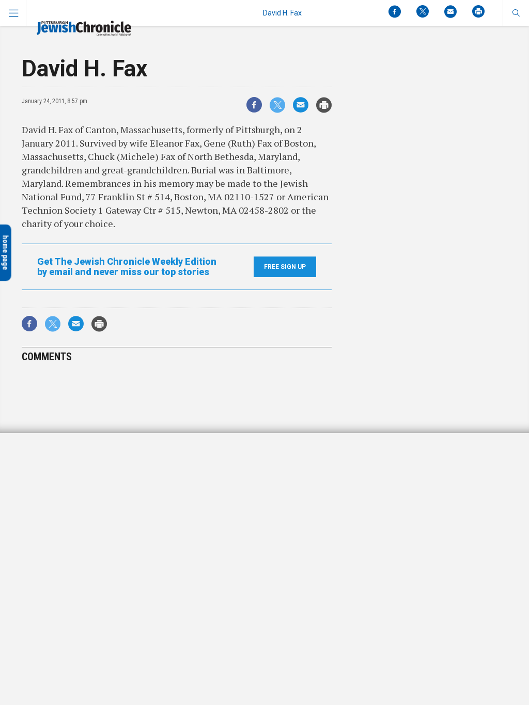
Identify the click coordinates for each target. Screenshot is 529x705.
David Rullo (32, 499)
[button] (516, 13)
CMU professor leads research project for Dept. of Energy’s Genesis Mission (76, 473)
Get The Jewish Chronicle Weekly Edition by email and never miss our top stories (126, 267)
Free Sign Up (285, 266)
